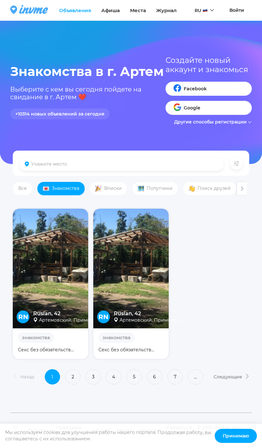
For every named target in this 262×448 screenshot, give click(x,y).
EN (198, 23)
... (195, 377)
